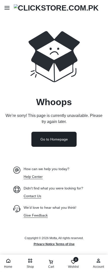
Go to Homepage (54, 139)
